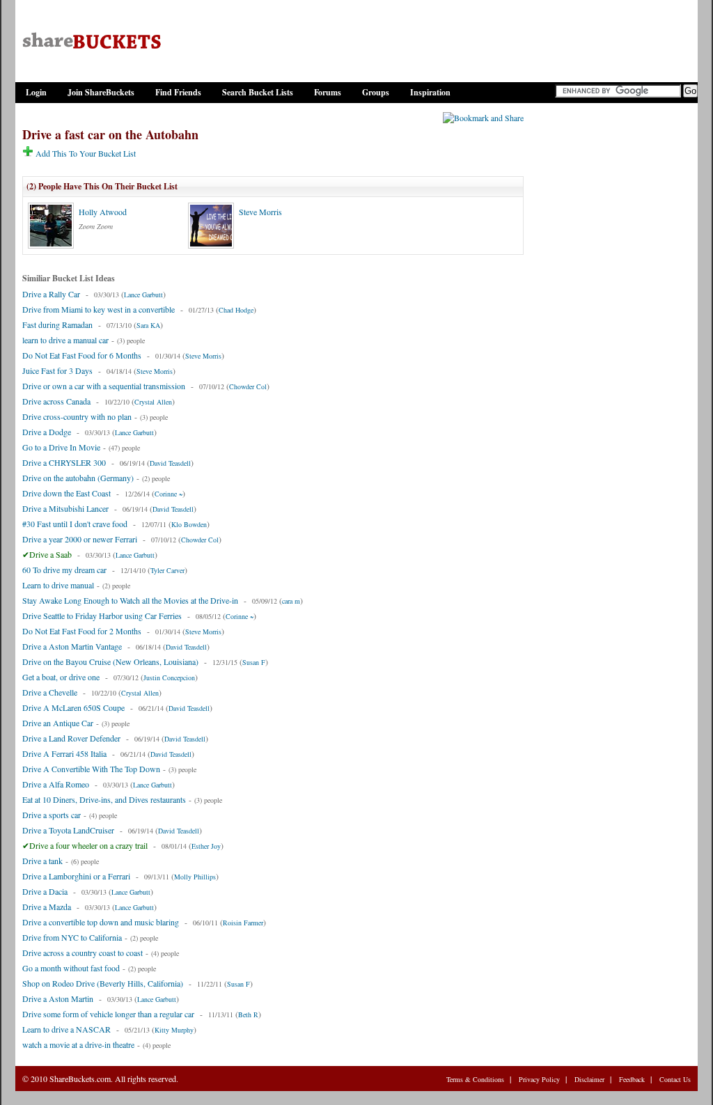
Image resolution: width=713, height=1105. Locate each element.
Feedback (632, 1079)
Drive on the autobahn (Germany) (78, 477)
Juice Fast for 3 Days (57, 370)
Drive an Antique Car (57, 722)
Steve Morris (260, 211)
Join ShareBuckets (101, 92)
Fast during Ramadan (57, 324)
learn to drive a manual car (65, 339)
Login (36, 92)
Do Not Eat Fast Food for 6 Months (81, 355)
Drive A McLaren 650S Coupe (73, 707)
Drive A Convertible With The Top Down (91, 768)
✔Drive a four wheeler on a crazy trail (85, 845)
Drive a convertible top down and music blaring (100, 921)
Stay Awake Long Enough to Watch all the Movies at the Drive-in (130, 600)
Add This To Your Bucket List (84, 153)
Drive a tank (42, 860)
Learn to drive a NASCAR (66, 1029)
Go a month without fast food (71, 967)
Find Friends (178, 92)
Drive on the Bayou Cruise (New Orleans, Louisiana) (110, 661)
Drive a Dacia (45, 891)
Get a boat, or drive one (61, 676)
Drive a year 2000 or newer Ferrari (79, 538)
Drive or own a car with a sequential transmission (103, 385)
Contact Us (675, 1079)
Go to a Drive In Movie (61, 447)
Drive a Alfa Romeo (55, 784)
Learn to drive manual (58, 584)
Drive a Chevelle (49, 692)
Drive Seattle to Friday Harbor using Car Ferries (102, 615)
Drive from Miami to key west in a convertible (98, 309)
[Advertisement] (610, 322)
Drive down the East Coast (66, 493)
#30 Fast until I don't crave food (74, 523)
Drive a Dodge (46, 431)
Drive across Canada (56, 401)
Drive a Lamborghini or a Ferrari (76, 875)
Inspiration (430, 92)
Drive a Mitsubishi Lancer (65, 508)
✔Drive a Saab (47, 554)
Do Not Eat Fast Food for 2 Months (81, 630)
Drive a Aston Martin (57, 998)
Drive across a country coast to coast (82, 952)
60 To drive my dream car (64, 569)
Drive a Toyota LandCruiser (68, 830)
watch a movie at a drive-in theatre (78, 1044)
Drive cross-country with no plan (77, 416)
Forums (327, 92)
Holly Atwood (103, 211)
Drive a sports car (51, 814)
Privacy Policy (539, 1079)
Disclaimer (589, 1079)
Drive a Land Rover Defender (71, 738)
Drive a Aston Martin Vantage (72, 646)
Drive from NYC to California (72, 937)
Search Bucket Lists (257, 92)
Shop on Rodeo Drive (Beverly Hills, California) (102, 983)
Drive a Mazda (46, 906)
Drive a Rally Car (51, 293)
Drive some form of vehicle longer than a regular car (108, 1013)
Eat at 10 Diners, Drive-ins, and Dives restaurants (104, 799)
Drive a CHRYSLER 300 (64, 462)
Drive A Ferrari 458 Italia (64, 753)
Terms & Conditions (475, 1079)
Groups (375, 92)
